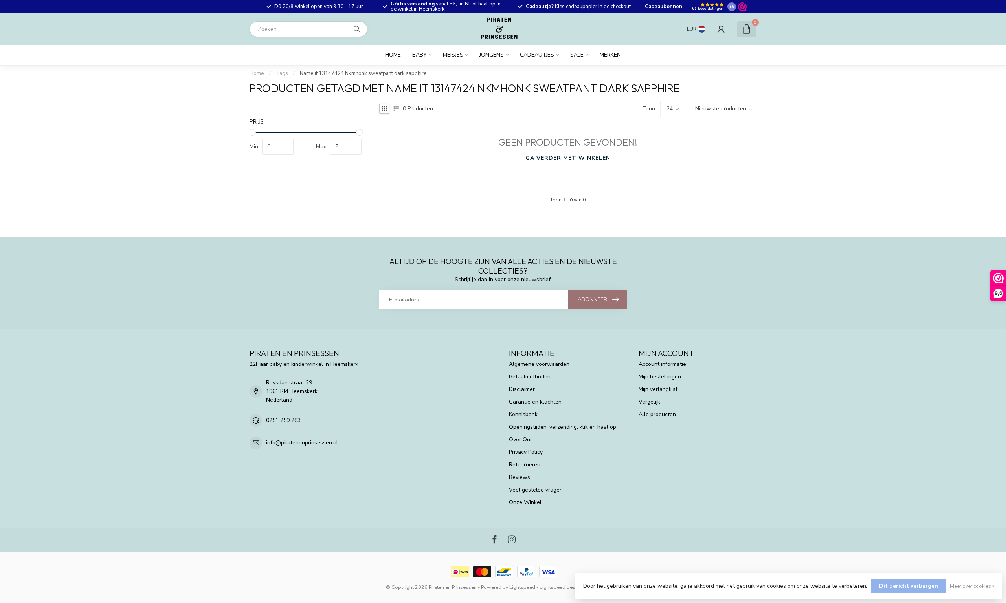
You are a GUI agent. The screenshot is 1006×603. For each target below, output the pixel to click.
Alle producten (657, 414)
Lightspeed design (561, 587)
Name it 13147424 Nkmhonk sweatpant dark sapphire (363, 73)
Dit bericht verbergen (908, 586)
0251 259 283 (283, 420)
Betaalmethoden (530, 376)
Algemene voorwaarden (539, 364)
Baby (419, 54)
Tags (282, 73)
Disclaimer (522, 389)
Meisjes (453, 54)
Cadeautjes (537, 54)
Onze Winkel (525, 502)
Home (393, 54)
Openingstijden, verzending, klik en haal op (562, 427)
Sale (577, 54)
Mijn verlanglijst (658, 389)
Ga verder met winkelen (567, 158)
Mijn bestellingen (660, 376)
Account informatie (662, 364)
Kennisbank (523, 414)
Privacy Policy (526, 452)
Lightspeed (522, 587)
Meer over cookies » (972, 586)
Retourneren (524, 464)
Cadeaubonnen (663, 6)
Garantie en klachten (535, 402)
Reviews (519, 477)
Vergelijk (649, 402)
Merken (610, 54)
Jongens (491, 54)
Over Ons (521, 439)
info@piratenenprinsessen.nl (302, 442)
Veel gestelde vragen (536, 489)
